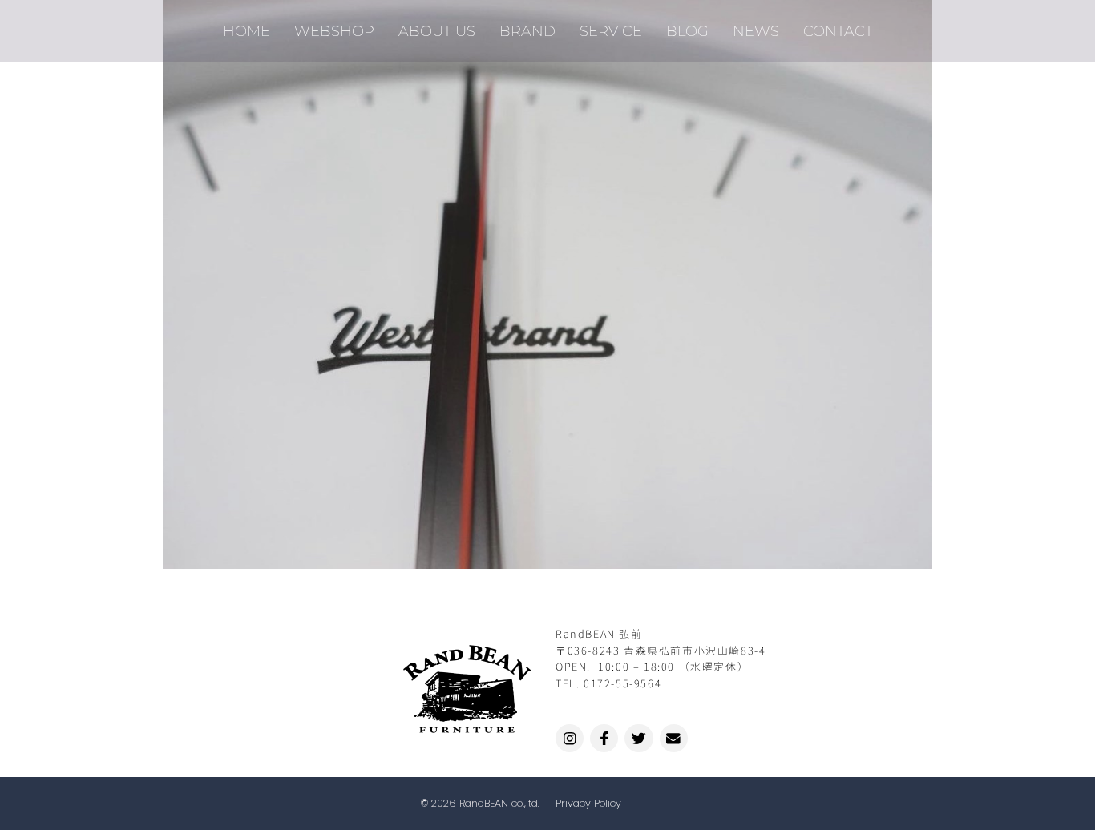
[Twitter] (638, 738)
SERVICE (611, 30)
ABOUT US (436, 30)
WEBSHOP (334, 30)
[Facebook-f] (604, 738)
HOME (246, 30)
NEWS (756, 30)
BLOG (687, 30)
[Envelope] (674, 738)
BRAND (527, 30)
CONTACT (838, 30)
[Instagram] (570, 738)
